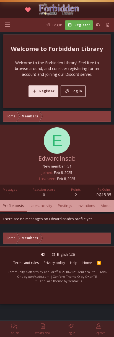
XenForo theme (51, 281)
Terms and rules (26, 262)
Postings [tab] (65, 205)
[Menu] (7, 25)
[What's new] (108, 25)
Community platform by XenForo (51, 272)
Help (73, 262)
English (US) (65, 254)
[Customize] (98, 25)
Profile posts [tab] (13, 205)
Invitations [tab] (86, 205)
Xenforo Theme (75, 276)
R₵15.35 (103, 194)
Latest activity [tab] (41, 205)
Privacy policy (54, 262)
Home (87, 262)
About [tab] (106, 205)
